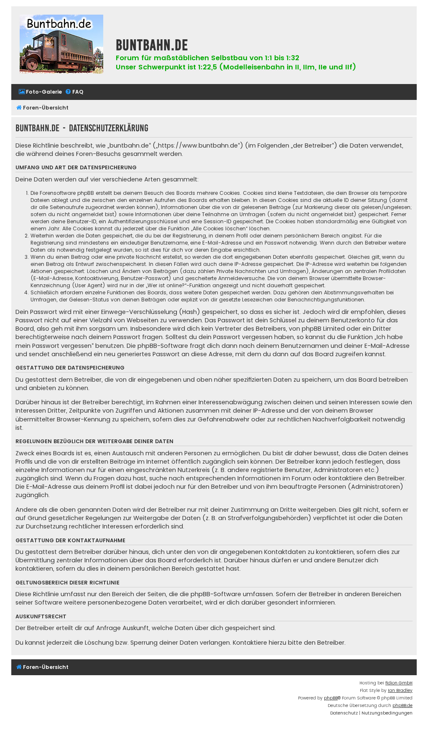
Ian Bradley (400, 690)
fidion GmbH (399, 683)
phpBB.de (402, 705)
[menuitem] (40, 92)
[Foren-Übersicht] (61, 45)
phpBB (331, 698)
